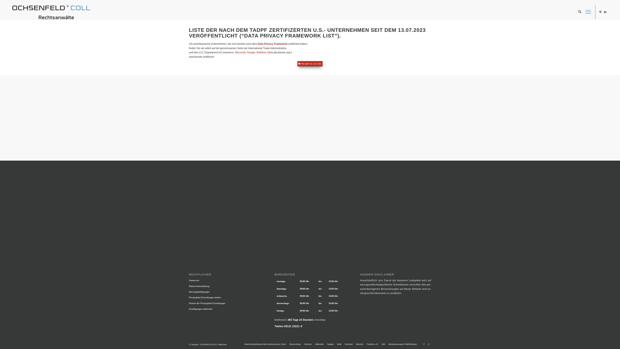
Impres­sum (194, 280)
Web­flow (261, 52)
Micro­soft (240, 52)
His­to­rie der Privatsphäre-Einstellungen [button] (207, 303)
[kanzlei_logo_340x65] (51, 12)
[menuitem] (579, 12)
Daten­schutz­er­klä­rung (199, 286)
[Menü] (587, 12)
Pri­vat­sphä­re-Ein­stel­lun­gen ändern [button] (205, 297)
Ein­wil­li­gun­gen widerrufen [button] (200, 309)
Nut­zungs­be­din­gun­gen (199, 292)
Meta (270, 52)
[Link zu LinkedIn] (605, 11)
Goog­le (251, 52)
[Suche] (579, 12)
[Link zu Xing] (600, 11)
